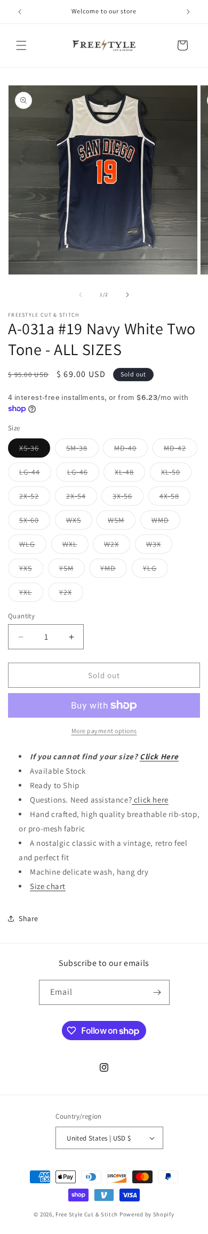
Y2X (71, 594)
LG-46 (83, 474)
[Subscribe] (157, 992)
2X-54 (81, 498)
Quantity (21, 615)
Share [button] (28, 918)
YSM (72, 570)
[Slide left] (80, 294)
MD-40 (131, 450)
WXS (79, 522)
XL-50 (176, 474)
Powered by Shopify (146, 1214)
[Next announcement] (188, 11)
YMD (113, 570)
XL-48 (130, 474)
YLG (155, 570)
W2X (117, 546)
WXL (75, 546)
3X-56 (128, 498)
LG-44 (35, 474)
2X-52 (34, 498)
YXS (31, 570)
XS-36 (34, 450)
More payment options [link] (104, 731)
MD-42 (180, 450)
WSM (121, 522)
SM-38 (82, 450)
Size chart (48, 886)
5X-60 (34, 522)
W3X (159, 546)
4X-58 (174, 498)
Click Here (159, 756)
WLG (32, 546)
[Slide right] (127, 294)
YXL (31, 594)
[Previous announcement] (19, 11)
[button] (21, 45)
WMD (165, 522)
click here (150, 800)
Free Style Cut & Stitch (86, 1214)
